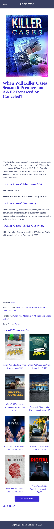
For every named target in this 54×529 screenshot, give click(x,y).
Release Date (26, 525)
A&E (13, 302)
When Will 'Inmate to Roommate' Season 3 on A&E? (15, 407)
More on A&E (27, 499)
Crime (17, 324)
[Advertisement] (27, 128)
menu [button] (5, 4)
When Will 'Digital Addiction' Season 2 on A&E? (39, 489)
